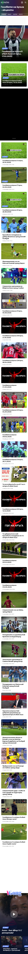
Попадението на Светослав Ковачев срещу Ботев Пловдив (12, 686)
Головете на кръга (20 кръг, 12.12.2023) (12, 510)
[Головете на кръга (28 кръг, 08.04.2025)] (14, 350)
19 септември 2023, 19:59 (8, 589)
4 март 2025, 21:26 (7, 414)
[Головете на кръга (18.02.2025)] (14, 425)
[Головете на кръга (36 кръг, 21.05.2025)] (14, 326)
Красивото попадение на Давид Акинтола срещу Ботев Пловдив (14, 236)
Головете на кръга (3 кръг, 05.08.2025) (12, 312)
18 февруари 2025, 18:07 (8, 438)
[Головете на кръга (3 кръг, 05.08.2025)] (14, 301)
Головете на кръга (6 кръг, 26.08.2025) (12, 211)
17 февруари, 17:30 (6, 58)
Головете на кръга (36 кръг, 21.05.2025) (12, 336)
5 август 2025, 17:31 (7, 315)
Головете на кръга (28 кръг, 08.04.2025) (12, 361)
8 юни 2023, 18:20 (6, 690)
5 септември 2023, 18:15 (8, 663)
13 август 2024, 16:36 (7, 488)
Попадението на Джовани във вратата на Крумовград (13, 635)
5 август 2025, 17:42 (7, 240)
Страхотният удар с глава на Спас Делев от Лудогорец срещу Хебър (13, 792)
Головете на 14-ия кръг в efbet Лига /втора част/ (13, 818)
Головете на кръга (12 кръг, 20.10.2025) (12, 161)
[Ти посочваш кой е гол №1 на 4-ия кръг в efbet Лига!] (14, 474)
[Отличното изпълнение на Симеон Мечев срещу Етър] (14, 649)
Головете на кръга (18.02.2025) (9, 435)
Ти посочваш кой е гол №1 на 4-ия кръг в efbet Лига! (13, 485)
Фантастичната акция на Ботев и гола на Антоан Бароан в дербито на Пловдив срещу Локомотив (13, 740)
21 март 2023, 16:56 (7, 745)
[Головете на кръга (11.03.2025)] (14, 375)
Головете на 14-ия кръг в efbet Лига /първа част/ (13, 843)
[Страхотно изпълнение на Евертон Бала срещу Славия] (14, 276)
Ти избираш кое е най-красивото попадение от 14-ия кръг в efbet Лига (13, 535)
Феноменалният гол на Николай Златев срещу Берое (13, 262)
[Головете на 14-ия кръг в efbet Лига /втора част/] (14, 807)
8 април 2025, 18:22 (6, 364)
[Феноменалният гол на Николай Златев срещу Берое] (14, 251)
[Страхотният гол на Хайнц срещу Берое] (14, 600)
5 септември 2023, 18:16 (8, 638)
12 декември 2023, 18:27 (8, 513)
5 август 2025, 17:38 (7, 290)
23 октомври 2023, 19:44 (8, 564)
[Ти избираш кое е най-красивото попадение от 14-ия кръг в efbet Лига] (14, 524)
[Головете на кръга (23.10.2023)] (14, 550)
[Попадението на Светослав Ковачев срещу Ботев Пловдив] (14, 674)
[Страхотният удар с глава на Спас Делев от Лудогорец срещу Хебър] (14, 780)
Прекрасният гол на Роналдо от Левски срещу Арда (13, 767)
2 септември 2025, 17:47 (8, 189)
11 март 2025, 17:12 (6, 389)
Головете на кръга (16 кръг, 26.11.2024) (12, 460)
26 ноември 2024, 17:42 (8, 463)
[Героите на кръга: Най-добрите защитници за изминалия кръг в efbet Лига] (14, 701)
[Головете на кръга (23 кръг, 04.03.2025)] (14, 400)
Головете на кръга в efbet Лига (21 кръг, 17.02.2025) (12, 53)
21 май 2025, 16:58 (6, 339)
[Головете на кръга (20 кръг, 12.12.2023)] (14, 499)
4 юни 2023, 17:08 (6, 716)
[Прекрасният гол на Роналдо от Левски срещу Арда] (14, 756)
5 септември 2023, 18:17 (8, 614)
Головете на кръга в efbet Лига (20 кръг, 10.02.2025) (12, 81)
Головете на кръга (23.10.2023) (9, 561)
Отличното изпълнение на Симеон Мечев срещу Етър (12, 660)
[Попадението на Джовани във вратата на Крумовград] (14, 625)
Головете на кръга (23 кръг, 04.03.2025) (12, 411)
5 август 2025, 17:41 (7, 265)
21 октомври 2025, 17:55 (8, 164)
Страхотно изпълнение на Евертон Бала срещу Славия (13, 287)
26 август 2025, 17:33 (7, 214)
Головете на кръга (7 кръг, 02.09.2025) (12, 186)
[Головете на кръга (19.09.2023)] (14, 575)
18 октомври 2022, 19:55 (8, 821)
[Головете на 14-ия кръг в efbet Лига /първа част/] (14, 832)
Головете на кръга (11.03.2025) (9, 386)
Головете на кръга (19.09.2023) (9, 586)
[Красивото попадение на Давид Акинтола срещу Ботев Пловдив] (14, 225)
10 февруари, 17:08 (7, 84)
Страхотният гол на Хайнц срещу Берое (12, 611)
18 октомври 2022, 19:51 (8, 846)
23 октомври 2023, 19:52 (8, 539)
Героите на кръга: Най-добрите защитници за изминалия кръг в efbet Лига (12, 712)
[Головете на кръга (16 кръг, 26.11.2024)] (14, 449)
